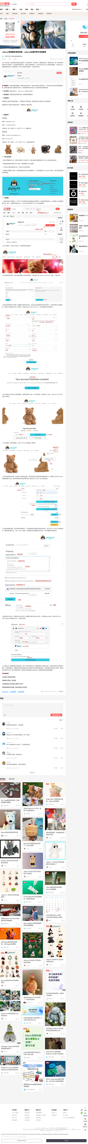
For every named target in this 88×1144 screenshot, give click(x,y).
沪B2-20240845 (50, 1129)
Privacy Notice (22, 1136)
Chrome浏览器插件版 (69, 1117)
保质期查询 (81, 115)
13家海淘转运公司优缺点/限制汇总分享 (12, 684)
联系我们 (27, 1115)
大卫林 (7, 723)
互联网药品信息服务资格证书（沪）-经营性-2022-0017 (68, 1129)
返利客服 (27, 1117)
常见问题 (27, 1112)
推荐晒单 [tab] (3, 779)
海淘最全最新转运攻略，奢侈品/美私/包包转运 (14, 687)
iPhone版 (65, 1115)
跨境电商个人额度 (40, 1115)
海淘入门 (54, 1112)
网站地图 (14, 1120)
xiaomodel (8, 742)
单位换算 (81, 109)
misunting (8, 732)
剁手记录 (23, 13)
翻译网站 (73, 115)
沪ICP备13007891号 (27, 1129)
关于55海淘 (15, 1112)
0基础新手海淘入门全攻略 (9, 680)
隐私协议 (14, 1115)
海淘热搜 (54, 1115)
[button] (14, 4)
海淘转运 (40, 13)
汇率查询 (38, 1120)
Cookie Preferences (21, 1140)
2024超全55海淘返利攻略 (8, 677)
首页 (1, 18)
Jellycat (6, 691)
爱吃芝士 (8, 752)
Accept (66, 1140)
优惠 (7, 9)
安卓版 (65, 1112)
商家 (14, 9)
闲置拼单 (32, 13)
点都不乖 (8, 762)
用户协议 (14, 1117)
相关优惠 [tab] (11, 779)
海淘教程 (14, 691)
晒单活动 (49, 13)
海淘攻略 (14, 13)
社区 (1, 13)
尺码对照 (73, 109)
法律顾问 (27, 1120)
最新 (7, 13)
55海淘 (5, 4)
